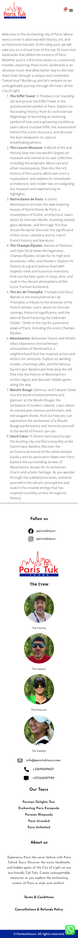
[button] (71, 10)
